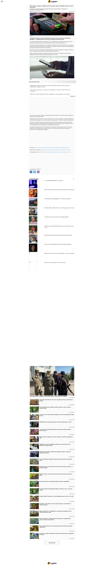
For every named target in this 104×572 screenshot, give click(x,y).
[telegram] (34, 172)
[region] (39, 105)
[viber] (38, 172)
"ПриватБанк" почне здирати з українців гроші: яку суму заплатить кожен (55, 152)
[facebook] (31, 172)
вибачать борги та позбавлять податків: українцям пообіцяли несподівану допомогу (52, 147)
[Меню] (2, 1)
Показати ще (72, 96)
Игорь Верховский (36, 11)
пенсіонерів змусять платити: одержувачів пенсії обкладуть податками (55, 149)
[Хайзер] (52, 1)
